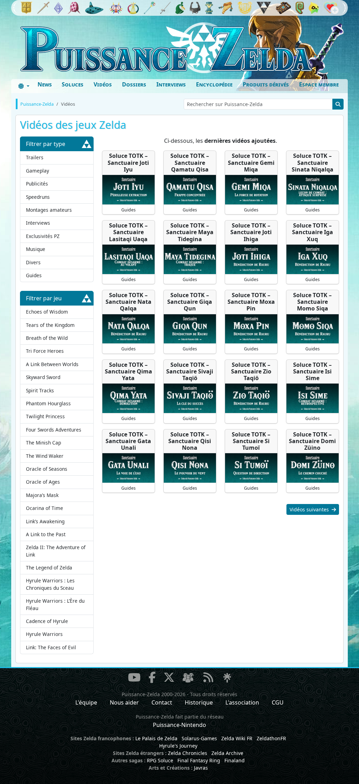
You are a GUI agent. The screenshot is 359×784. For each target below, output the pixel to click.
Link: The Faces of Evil (51, 647)
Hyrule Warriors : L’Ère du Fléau (55, 604)
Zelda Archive (227, 753)
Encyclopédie (214, 84)
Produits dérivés (266, 84)
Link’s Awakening (45, 521)
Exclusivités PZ (43, 236)
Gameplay (37, 170)
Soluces (72, 84)
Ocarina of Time (44, 508)
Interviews (171, 84)
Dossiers (134, 84)
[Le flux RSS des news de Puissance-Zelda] (208, 678)
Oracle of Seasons (46, 468)
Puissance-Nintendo (179, 725)
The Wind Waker (44, 456)
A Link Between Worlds (52, 364)
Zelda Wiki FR (236, 738)
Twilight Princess (45, 416)
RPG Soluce (160, 760)
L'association (242, 702)
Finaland (234, 760)
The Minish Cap (43, 442)
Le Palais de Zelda (156, 738)
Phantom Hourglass (48, 403)
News (45, 84)
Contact (161, 702)
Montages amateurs (49, 209)
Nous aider (124, 702)
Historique (199, 702)
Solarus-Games (199, 738)
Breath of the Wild (47, 338)
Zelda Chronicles (187, 753)
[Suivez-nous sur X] (169, 678)
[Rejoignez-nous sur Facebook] (152, 678)
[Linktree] (227, 679)
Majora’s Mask (42, 495)
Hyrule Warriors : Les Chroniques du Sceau (50, 584)
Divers (33, 262)
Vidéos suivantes (310, 509)
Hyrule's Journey (178, 745)
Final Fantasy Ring (198, 760)
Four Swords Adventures (53, 429)
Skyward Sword (43, 377)
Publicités (37, 183)
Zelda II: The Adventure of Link (56, 551)
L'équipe (86, 702)
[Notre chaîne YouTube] (134, 678)
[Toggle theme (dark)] (23, 86)
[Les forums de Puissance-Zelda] (188, 679)
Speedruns (38, 197)
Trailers (34, 157)
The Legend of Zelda (49, 567)
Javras (201, 767)
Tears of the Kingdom (50, 325)
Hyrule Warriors (44, 634)
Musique (35, 249)
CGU (278, 702)
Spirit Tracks (40, 390)
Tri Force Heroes (45, 351)
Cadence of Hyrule (47, 621)
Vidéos (103, 84)
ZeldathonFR (271, 738)
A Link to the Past (46, 534)
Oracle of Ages (43, 481)
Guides (34, 275)
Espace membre (319, 84)
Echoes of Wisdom (47, 311)
